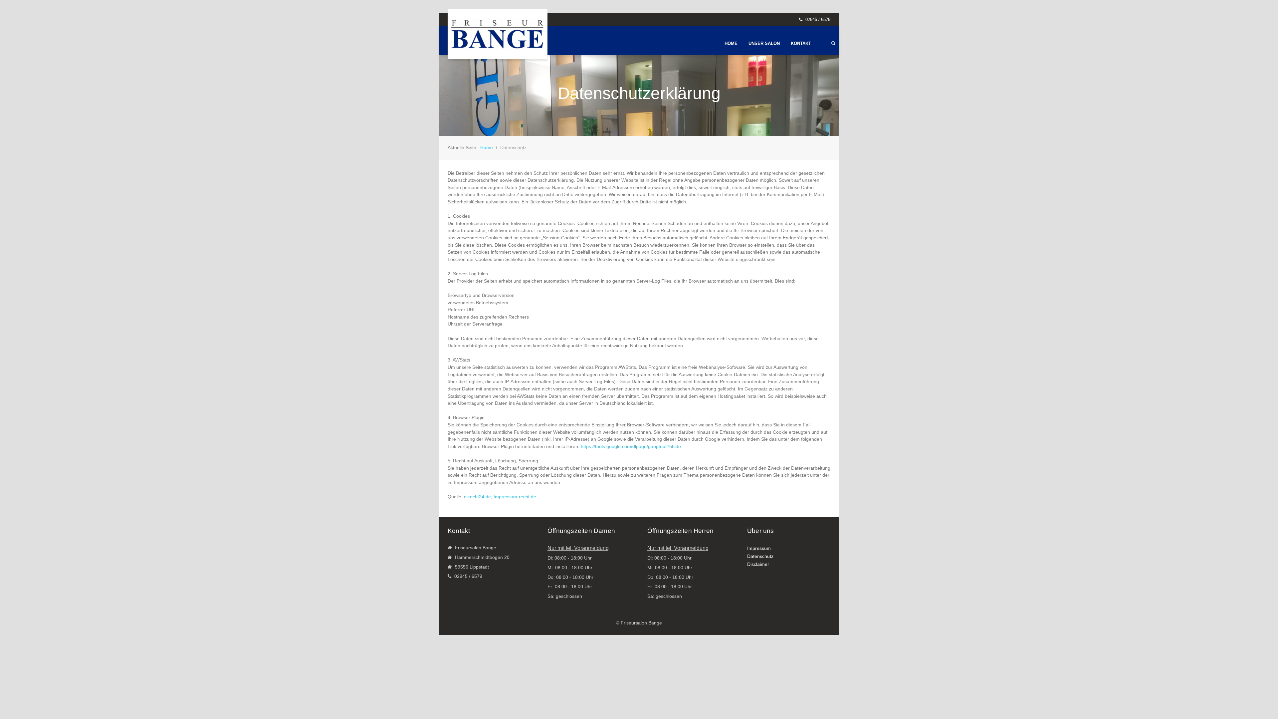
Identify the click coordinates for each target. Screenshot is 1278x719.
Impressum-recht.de (515, 496)
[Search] (833, 43)
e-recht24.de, (479, 496)
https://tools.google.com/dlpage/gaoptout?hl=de (631, 446)
